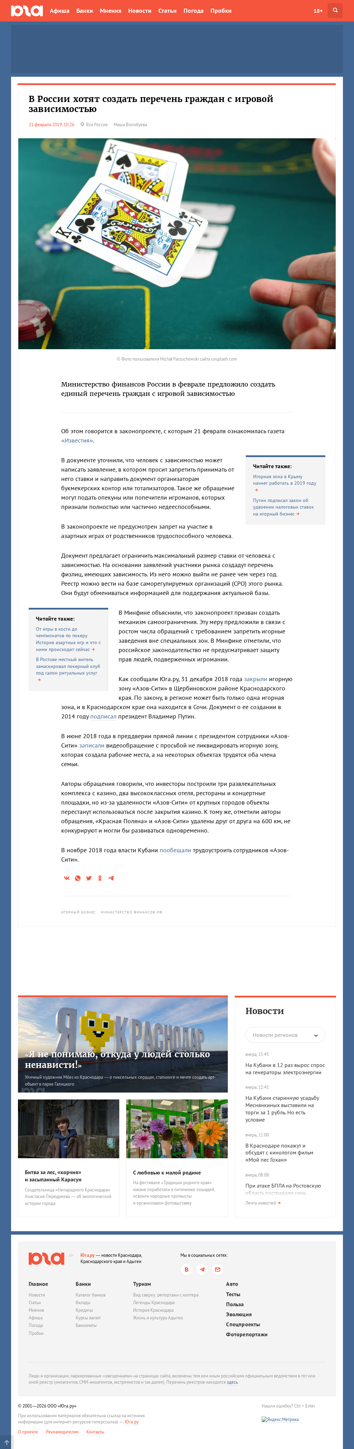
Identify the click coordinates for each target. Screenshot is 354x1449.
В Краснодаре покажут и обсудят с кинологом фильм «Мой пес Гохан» (279, 1152)
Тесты (233, 1294)
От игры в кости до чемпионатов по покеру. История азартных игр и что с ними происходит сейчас (68, 639)
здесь (232, 1382)
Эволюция (239, 1314)
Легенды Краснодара (154, 1303)
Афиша (59, 11)
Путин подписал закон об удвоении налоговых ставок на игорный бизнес (283, 507)
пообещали (175, 850)
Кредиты (84, 1310)
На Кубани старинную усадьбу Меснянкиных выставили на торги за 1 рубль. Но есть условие (282, 1108)
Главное (38, 1283)
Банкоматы (86, 1325)
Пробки (221, 11)
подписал (103, 716)
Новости (139, 11)
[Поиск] (335, 10)
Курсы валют (88, 1318)
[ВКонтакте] (186, 1269)
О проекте (28, 1432)
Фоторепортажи (247, 1334)
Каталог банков (90, 1295)
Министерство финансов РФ (131, 912)
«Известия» (77, 440)
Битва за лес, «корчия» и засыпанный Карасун (53, 1176)
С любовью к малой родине (167, 1172)
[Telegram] (202, 1269)
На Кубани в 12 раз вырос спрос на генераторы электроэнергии (285, 1068)
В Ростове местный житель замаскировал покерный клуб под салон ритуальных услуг (68, 666)
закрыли (255, 679)
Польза (235, 1304)
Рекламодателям (62, 1432)
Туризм (142, 1283)
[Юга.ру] (27, 10)
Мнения (110, 11)
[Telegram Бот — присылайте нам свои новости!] (218, 1269)
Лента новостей (260, 1203)
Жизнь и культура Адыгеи (158, 1318)
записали (91, 745)
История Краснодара (153, 1310)
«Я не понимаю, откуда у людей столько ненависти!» (117, 1059)
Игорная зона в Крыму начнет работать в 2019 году (284, 479)
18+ (318, 10)
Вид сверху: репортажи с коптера (165, 1295)
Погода (194, 11)
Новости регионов (275, 1034)
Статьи (167, 11)
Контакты (95, 1432)
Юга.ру (88, 1255)
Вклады (83, 1303)
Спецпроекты (243, 1324)
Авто (232, 1284)
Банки (84, 11)
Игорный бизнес (78, 912)
